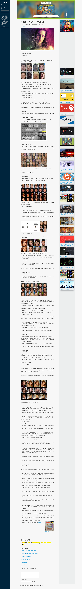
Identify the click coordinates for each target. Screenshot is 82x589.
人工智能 (22, 26)
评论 (22, 571)
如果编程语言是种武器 (5, 15)
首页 (1, 4)
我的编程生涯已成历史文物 (25, 559)
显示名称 (23, 579)
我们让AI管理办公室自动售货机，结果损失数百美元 (29, 553)
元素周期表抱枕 (47, 531)
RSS (1, 9)
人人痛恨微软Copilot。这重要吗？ (26, 556)
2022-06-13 (26, 26)
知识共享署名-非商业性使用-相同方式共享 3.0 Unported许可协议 (32, 585)
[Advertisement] (37, 538)
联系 (1, 8)
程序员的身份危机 (24, 562)
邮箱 (26, 579)
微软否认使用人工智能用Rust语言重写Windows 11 (29, 550)
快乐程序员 (3, 7)
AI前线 (39, 522)
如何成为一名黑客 (4, 16)
